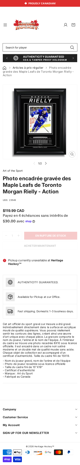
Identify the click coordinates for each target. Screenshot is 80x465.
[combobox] (40, 47)
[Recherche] (72, 47)
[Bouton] (6, 58)
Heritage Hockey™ (44, 446)
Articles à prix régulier (28, 67)
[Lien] (26, 25)
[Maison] (5, 67)
